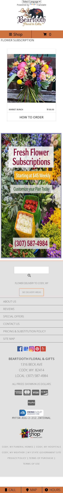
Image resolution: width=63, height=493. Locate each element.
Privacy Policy (17, 458)
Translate (41, 4)
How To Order (31, 117)
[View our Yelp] (43, 350)
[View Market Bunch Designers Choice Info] (31, 78)
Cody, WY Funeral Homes (17, 446)
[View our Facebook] (19, 350)
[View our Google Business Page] (25, 350)
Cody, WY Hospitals (48, 446)
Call (11, 490)
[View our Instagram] (31, 350)
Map (33, 490)
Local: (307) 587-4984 (31, 376)
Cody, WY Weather (13, 452)
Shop (17, 34)
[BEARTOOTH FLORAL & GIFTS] (31, 25)
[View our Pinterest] (37, 350)
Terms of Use (31, 463)
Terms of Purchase (41, 458)
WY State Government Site (44, 452)
